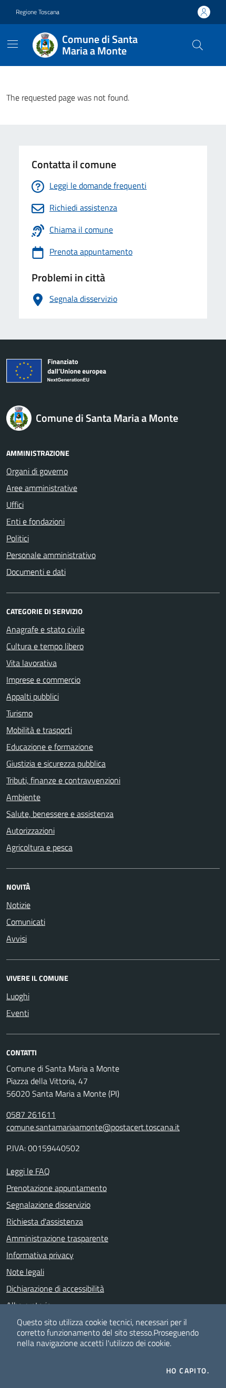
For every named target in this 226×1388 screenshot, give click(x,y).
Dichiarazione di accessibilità (55, 1288)
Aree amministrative (41, 488)
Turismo (19, 713)
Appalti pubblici (32, 696)
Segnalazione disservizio (48, 1204)
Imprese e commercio (43, 679)
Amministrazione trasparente (57, 1238)
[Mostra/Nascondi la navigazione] (12, 44)
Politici (17, 538)
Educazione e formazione (49, 746)
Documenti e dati (36, 571)
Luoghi (17, 996)
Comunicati (25, 921)
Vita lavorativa (31, 663)
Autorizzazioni (30, 830)
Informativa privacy (40, 1255)
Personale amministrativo (51, 555)
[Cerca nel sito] (197, 45)
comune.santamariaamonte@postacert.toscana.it (93, 1127)
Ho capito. (187, 1370)
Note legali (25, 1271)
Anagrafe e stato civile (45, 629)
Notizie (18, 905)
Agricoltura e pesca (39, 847)
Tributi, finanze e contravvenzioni (63, 780)
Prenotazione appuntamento (56, 1188)
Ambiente (23, 797)
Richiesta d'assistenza (44, 1221)
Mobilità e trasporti (39, 730)
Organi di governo (37, 471)
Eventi (17, 1013)
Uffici (15, 504)
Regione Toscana (37, 12)
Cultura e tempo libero (45, 646)
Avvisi (16, 938)
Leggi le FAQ (28, 1171)
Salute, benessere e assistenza (60, 813)
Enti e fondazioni (35, 521)
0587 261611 (31, 1114)
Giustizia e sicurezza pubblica (56, 763)
